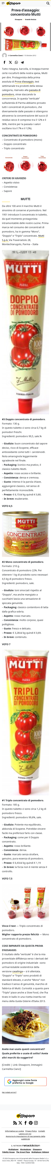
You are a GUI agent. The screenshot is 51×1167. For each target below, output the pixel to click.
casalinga (17, 971)
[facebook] (25, 1122)
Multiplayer (13, 1149)
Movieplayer (25, 1149)
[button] (4, 62)
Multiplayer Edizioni (40, 1152)
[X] (20, 1122)
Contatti (41, 1131)
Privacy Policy (31, 1131)
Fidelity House (8, 1152)
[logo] (13, 3)
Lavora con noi (25, 1134)
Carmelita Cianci (16, 55)
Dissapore (18, 19)
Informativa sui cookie (14, 1131)
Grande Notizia (30, 19)
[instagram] (36, 1122)
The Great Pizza (23, 1152)
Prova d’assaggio (24, 81)
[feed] (15, 1122)
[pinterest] (31, 1122)
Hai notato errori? (9, 1092)
